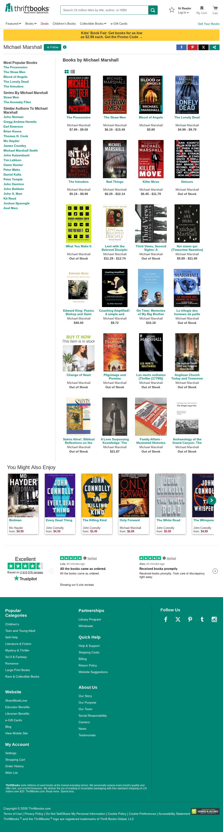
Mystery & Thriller (17, 650)
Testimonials (87, 735)
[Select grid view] (66, 72)
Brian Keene (12, 131)
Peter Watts (11, 169)
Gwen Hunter (13, 165)
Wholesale (86, 626)
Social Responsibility (93, 715)
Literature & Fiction (18, 644)
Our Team (85, 709)
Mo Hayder (11, 141)
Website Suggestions (93, 672)
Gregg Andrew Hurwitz (20, 121)
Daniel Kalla (12, 174)
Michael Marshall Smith (20, 150)
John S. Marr (12, 193)
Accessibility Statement (174, 813)
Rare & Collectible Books (22, 676)
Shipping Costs (89, 652)
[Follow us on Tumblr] (202, 619)
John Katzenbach (16, 155)
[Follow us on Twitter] (178, 619)
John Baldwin (13, 189)
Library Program (90, 619)
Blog (8, 726)
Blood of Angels (15, 77)
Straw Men (11, 97)
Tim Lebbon (12, 160)
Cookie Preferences (142, 813)
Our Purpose (87, 702)
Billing (83, 659)
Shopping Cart (15, 759)
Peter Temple (13, 179)
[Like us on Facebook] (165, 619)
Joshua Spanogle (16, 203)
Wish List (11, 772)
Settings (10, 753)
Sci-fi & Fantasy (16, 657)
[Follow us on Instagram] (214, 619)
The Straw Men (14, 72)
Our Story (85, 696)
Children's (12, 624)
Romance (12, 663)
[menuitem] (184, 9)
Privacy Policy (33, 813)
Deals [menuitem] (45, 23)
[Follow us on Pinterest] (190, 619)
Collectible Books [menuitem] (91, 23)
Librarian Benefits (17, 713)
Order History (14, 766)
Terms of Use (12, 813)
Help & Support (89, 645)
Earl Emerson (13, 126)
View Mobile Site (16, 733)
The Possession (15, 67)
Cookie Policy (117, 813)
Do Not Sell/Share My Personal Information (75, 813)
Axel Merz (10, 208)
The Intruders (13, 86)
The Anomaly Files (17, 102)
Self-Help (11, 637)
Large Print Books (17, 670)
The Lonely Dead (16, 81)
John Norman (13, 117)
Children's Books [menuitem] (64, 23)
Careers (84, 722)
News (82, 728)
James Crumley (14, 145)
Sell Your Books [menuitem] (209, 24)
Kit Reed (9, 198)
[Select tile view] (72, 72)
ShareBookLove (16, 700)
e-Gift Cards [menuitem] (119, 23)
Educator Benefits (17, 707)
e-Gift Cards (13, 720)
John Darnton (13, 184)
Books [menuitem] (29, 23)
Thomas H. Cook (15, 136)
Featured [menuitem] (12, 23)
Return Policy (88, 665)
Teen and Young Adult (20, 630)
